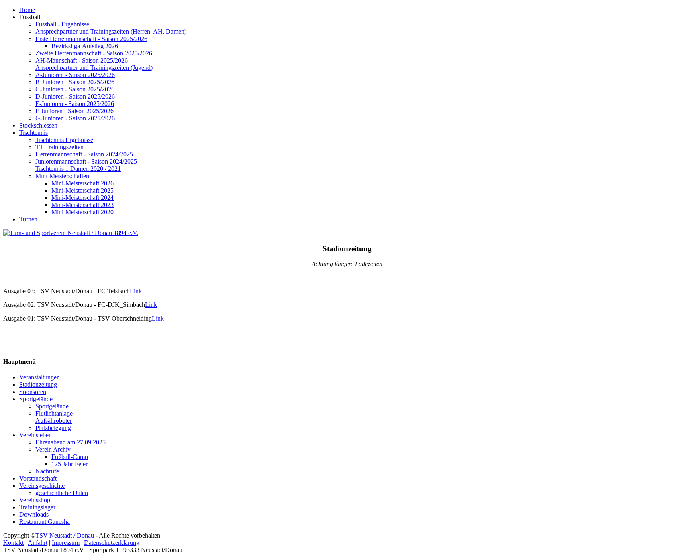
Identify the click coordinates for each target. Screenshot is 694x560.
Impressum (66, 542)
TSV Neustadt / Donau (64, 535)
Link (136, 291)
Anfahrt (37, 542)
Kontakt (13, 542)
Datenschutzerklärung (111, 542)
